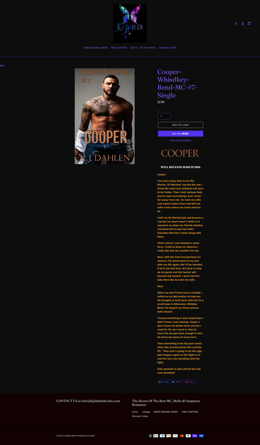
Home (135, 412)
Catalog (146, 412)
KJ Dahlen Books (70, 435)
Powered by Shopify (86, 435)
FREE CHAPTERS (190, 412)
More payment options (180, 140)
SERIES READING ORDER (166, 412)
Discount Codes (140, 416)
